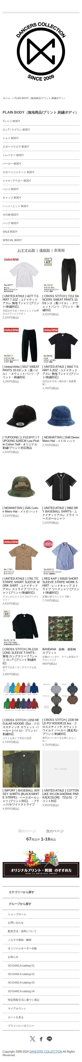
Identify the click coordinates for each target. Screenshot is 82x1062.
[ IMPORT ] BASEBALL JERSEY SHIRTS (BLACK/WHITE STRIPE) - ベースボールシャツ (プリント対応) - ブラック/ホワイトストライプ (21, 797)
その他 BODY (11, 214)
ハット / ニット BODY (15, 206)
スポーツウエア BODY (16, 146)
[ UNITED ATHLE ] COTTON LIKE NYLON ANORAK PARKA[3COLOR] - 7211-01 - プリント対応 (60, 796)
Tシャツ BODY (11, 121)
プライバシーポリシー (21, 1025)
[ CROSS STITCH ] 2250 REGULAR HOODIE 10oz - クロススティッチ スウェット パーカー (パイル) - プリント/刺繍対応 (21, 727)
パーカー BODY (12, 163)
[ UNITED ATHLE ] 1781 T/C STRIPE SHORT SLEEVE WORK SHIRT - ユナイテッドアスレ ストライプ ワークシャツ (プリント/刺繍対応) (21, 585)
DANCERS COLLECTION (46, 1051)
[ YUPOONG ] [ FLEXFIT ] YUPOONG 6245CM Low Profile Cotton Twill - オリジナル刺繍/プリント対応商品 (21, 442)
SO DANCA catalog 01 (21, 965)
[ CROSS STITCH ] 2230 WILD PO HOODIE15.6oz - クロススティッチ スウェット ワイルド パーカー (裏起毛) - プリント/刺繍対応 (60, 726)
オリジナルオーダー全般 (22, 948)
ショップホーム (17, 914)
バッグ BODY (11, 223)
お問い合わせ (16, 922)
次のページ (55, 831)
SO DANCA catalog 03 (21, 982)
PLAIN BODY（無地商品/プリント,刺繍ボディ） (40, 98)
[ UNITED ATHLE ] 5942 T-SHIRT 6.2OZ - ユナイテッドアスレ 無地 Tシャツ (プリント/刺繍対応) (60, 372)
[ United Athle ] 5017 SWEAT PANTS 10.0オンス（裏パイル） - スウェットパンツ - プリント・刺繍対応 (21, 372)
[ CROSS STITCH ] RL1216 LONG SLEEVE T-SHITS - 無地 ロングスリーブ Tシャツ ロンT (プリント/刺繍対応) (20, 656)
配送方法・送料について (22, 931)
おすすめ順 (26, 250)
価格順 (44, 250)
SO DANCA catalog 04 (21, 991)
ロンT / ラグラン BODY (16, 129)
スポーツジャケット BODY (18, 172)
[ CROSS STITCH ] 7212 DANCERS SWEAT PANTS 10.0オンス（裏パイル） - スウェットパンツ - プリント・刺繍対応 (60, 303)
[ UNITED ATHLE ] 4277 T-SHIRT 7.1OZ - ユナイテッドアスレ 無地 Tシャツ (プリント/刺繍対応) (21, 301)
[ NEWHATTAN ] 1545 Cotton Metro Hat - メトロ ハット (20, 509)
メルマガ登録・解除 (19, 939)
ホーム (6, 98)
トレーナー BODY (13, 155)
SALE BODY (10, 231)
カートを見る (16, 1017)
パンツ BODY (11, 189)
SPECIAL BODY (12, 240)
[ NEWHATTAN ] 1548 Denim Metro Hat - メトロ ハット (60, 439)
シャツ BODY (11, 138)
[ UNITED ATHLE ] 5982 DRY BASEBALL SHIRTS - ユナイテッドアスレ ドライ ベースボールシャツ (60, 513)
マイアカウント (17, 1008)
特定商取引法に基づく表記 (23, 999)
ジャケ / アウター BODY (17, 180)
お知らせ (13, 956)
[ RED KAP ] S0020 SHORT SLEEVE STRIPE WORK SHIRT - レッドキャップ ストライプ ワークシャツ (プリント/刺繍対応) (60, 585)
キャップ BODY (12, 197)
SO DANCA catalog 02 (21, 974)
